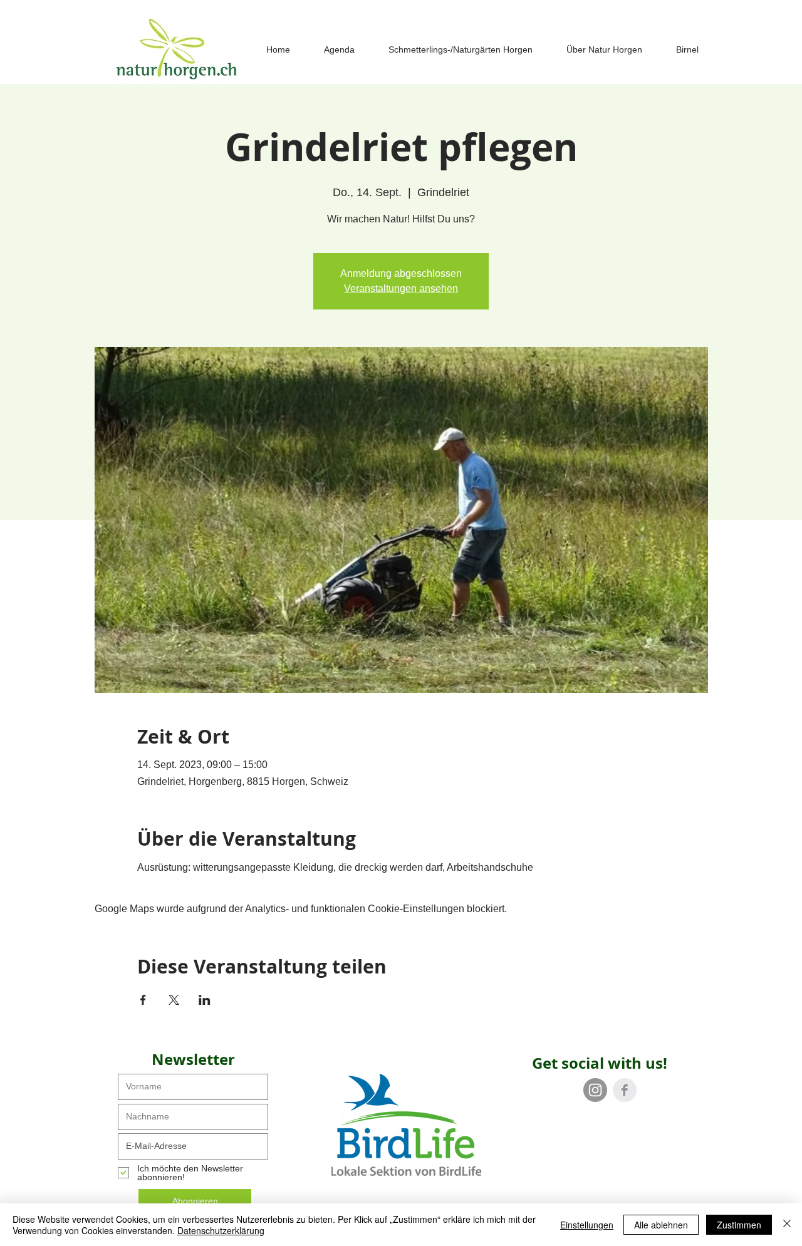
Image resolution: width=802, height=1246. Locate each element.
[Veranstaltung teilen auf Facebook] (143, 1000)
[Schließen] (786, 1224)
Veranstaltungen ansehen (401, 288)
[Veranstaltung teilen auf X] (174, 1000)
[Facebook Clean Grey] (625, 1090)
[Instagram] (595, 1090)
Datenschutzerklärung (220, 1230)
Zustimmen (739, 1224)
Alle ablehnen (661, 1224)
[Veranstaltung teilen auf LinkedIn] (205, 1000)
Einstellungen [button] (586, 1224)
